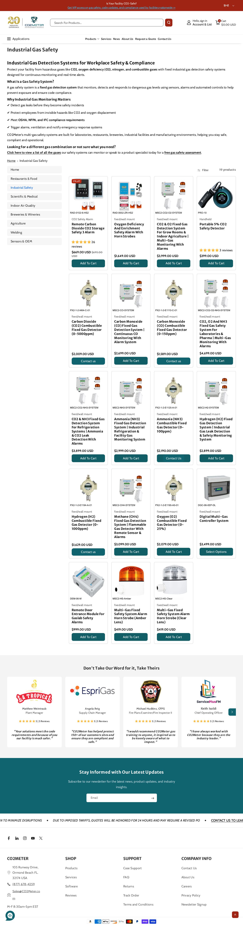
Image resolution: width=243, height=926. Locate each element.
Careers (186, 886)
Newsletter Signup (194, 904)
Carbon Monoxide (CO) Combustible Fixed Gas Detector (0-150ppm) (172, 328)
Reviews (71, 895)
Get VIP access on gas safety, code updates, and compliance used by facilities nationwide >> (121, 7)
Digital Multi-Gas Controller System (214, 519)
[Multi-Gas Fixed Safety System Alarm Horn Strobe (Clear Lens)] (173, 581)
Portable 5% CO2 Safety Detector (213, 226)
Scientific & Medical (24, 196)
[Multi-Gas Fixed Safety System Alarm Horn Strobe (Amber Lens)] (131, 581)
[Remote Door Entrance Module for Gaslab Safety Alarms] (88, 581)
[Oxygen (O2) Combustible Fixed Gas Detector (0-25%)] (173, 488)
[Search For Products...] (168, 23)
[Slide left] (11, 712)
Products (90, 39)
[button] (225, 23)
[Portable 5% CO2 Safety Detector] (216, 195)
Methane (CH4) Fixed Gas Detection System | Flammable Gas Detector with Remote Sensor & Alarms (130, 527)
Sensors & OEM (21, 241)
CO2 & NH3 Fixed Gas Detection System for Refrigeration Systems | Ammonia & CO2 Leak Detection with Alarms (88, 431)
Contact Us (189, 868)
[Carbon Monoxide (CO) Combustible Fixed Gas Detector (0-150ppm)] (173, 293)
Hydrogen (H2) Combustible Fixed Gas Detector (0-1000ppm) (86, 523)
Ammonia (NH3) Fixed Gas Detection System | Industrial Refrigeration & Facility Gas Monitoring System (130, 429)
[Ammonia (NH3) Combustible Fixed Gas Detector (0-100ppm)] (173, 390)
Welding (16, 232)
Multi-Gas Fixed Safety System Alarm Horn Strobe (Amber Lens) (130, 616)
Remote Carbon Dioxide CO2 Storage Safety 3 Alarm (88, 228)
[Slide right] (232, 712)
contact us (173, 458)
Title (75, 268)
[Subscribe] (152, 798)
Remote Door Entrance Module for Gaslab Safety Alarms (88, 616)
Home (11, 160)
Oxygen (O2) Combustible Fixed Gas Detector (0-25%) (172, 523)
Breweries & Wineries (25, 214)
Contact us (88, 361)
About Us (187, 877)
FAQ (126, 877)
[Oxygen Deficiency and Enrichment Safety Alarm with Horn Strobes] (131, 195)
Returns (128, 886)
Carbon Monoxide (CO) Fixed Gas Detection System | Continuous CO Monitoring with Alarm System (129, 332)
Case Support (132, 868)
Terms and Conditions (138, 904)
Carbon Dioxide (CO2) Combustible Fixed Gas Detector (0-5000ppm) (87, 328)
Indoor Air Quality (23, 205)
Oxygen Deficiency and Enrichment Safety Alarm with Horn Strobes (129, 230)
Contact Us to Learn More (202, 820)
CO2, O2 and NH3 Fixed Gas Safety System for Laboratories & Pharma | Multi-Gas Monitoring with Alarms (215, 334)
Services (71, 877)
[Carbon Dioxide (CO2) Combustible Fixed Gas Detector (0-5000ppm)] (88, 293)
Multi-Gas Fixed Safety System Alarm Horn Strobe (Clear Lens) (173, 616)
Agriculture (18, 223)
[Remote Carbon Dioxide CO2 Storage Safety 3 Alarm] (88, 195)
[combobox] (106, 22)
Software (71, 886)
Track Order (131, 895)
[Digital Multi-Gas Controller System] (216, 488)
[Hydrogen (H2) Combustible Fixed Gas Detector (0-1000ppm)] (88, 488)
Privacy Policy (190, 895)
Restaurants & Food (24, 178)
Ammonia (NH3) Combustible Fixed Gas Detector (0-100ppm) (172, 425)
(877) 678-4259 (23, 884)
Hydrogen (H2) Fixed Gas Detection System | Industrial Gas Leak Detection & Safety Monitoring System (216, 429)
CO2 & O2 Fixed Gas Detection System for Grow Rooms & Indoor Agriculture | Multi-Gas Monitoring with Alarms (173, 236)
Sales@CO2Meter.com (26, 894)
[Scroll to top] (235, 915)
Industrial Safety (22, 187)
